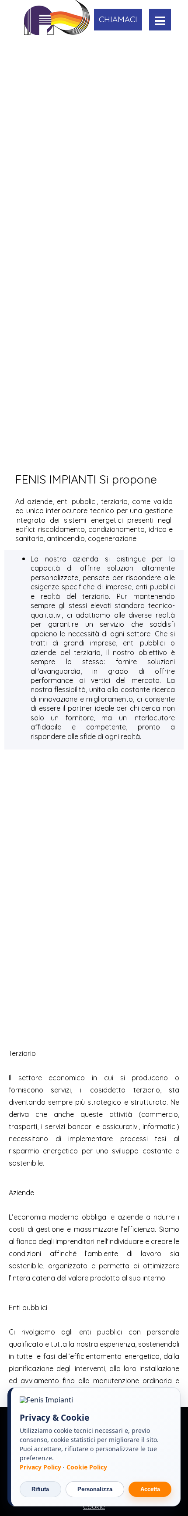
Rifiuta (40, 1489)
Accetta (150, 1489)
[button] (118, 19)
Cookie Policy (86, 1467)
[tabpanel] (94, 479)
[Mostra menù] (159, 20)
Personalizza (94, 1489)
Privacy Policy (41, 1467)
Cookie (94, 1507)
